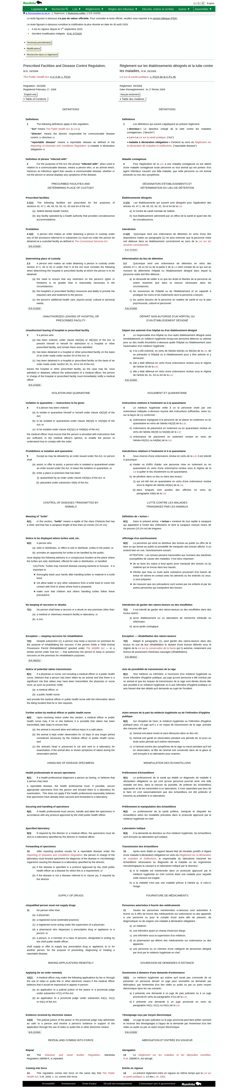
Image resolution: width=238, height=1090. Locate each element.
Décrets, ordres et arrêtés (158, 9)
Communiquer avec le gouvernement (157, 1083)
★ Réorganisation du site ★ (38, 13)
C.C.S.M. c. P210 (60, 76)
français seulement (130, 94)
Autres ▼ (184, 9)
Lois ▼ (76, 9)
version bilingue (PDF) (165, 18)
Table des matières (133, 98)
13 (29, 1055)
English (210, 3)
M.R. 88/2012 (34, 660)
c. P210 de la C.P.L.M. (163, 76)
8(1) (30, 674)
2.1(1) (31, 202)
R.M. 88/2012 (131, 657)
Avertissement (68, 1083)
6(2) (30, 543)
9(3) (30, 833)
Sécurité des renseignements (117, 1083)
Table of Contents (35, 98)
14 (29, 1073)
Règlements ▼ (95, 9)
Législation (38, 9)
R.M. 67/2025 (74, 33)
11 (29, 910)
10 (29, 851)
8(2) (30, 717)
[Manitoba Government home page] (191, 1084)
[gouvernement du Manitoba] (32, 3)
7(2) (30, 641)
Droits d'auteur (89, 1083)
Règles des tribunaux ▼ (123, 9)
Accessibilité (48, 1083)
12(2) (30, 1020)
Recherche (59, 9)
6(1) (30, 521)
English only (30, 94)
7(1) (30, 609)
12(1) (30, 977)
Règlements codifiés (76, 13)
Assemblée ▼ (203, 9)
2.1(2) (31, 234)
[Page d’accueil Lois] (24, 13)
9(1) (30, 777)
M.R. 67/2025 (34, 246)
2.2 (29, 263)
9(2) (30, 811)
